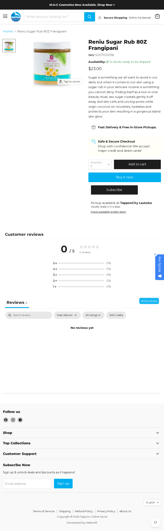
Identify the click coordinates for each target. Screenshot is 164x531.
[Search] (89, 16)
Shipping (65, 511)
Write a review (149, 300)
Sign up (63, 483)
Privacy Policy (106, 511)
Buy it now (124, 177)
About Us (125, 511)
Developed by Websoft (82, 522)
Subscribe (114, 190)
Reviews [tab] (17, 302)
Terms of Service (44, 511)
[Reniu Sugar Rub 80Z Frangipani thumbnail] (9, 45)
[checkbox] (116, 315)
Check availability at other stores (108, 212)
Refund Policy (84, 511)
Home (8, 31)
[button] (82, 263)
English (150, 502)
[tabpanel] (82, 341)
